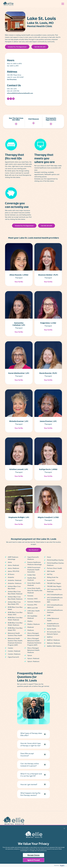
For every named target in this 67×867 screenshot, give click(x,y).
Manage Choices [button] (33, 855)
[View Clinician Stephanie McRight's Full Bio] (19, 499)
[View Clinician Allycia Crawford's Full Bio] (48, 499)
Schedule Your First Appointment (17, 47)
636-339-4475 (12, 89)
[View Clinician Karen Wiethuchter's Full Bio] (19, 355)
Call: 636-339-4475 (39, 47)
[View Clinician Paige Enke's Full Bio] (48, 305)
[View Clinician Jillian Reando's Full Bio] (19, 257)
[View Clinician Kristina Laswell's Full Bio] (19, 451)
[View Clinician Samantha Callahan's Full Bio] (19, 305)
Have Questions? (33, 550)
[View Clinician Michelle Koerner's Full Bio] (19, 403)
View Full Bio (19, 282)
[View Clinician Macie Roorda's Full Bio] (48, 355)
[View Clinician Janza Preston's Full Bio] (48, 403)
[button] (33, 734)
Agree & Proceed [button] (33, 860)
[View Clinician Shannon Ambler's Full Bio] (48, 257)
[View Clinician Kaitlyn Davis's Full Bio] (48, 451)
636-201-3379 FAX (13, 91)
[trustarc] (62, 865)
